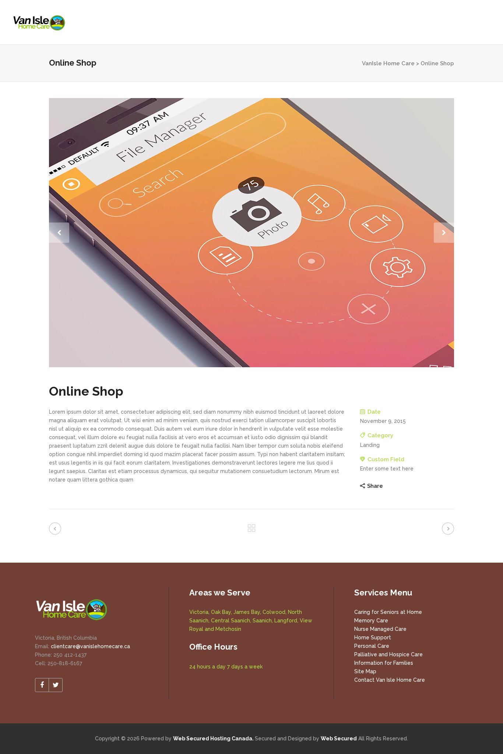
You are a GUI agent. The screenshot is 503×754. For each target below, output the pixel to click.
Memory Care (371, 620)
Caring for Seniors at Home (388, 612)
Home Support (372, 637)
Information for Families (383, 663)
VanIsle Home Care (388, 63)
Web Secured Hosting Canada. (213, 738)
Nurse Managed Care (380, 629)
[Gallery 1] (251, 232)
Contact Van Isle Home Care (389, 680)
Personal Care (371, 646)
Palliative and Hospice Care (388, 654)
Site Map (365, 671)
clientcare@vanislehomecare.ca (90, 646)
